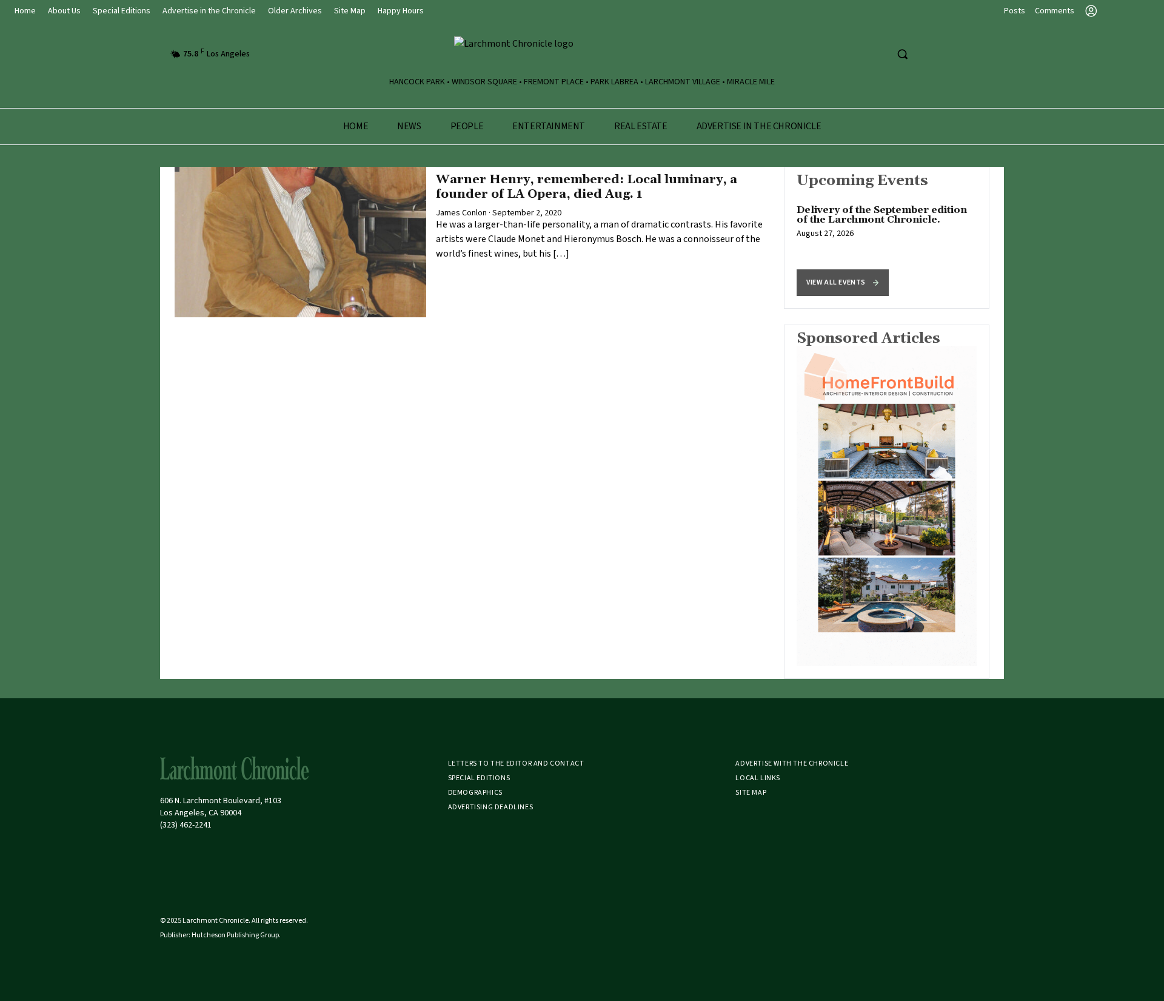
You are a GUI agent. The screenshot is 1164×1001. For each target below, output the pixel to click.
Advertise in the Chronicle (209, 11)
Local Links (757, 778)
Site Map (350, 11)
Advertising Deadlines (491, 807)
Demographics (475, 792)
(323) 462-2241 (186, 825)
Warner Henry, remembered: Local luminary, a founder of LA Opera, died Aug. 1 (586, 187)
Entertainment (548, 126)
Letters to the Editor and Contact (516, 763)
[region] (886, 238)
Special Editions (121, 11)
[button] (843, 282)
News (409, 126)
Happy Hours (401, 11)
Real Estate (640, 126)
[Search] (902, 54)
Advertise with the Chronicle (791, 763)
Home (25, 11)
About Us (64, 11)
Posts (1014, 11)
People (467, 126)
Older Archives (295, 11)
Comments (1054, 11)
